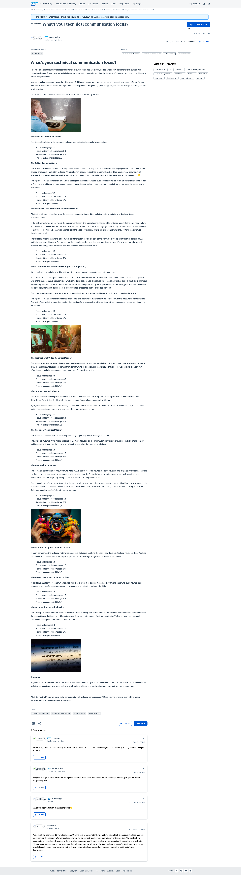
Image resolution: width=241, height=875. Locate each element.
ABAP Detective (160, 69)
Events (113, 4)
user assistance (184, 54)
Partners (104, 4)
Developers (93, 4)
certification (179, 74)
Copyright (74, 871)
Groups (82, 4)
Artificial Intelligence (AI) (195, 69)
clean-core (158, 78)
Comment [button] (140, 723)
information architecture (131, 54)
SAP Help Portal (37, 53)
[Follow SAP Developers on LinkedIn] (190, 871)
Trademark (100, 871)
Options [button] (188, 29)
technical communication (152, 54)
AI (170, 69)
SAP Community (36, 10)
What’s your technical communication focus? (85, 24)
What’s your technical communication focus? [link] (138, 10)
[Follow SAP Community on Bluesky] (181, 871)
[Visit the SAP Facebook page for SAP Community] (177, 871)
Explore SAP (195, 4)
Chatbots (191, 74)
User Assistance (94, 713)
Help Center (124, 4)
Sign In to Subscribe (198, 24)
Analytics (179, 69)
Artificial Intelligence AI (162, 74)
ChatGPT (202, 74)
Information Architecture (102, 10)
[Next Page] (183, 81)
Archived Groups (72, 10)
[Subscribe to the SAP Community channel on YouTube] (186, 871)
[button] (200, 41)
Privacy (52, 871)
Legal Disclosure (86, 871)
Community (46, 4)
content (199, 78)
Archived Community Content (54, 10)
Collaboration (171, 78)
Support (110, 871)
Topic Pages (137, 4)
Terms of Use (62, 871)
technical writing (170, 54)
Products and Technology (65, 4)
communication (186, 78)
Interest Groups (86, 10)
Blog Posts (116, 10)
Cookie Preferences (124, 871)
